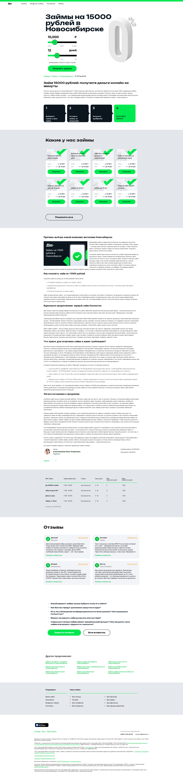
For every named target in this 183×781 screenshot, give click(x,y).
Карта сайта (51, 731)
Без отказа (76, 697)
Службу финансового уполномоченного (68, 761)
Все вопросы (96, 632)
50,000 (74, 46)
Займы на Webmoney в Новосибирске (117, 667)
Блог (44, 731)
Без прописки (112, 703)
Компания (51, 4)
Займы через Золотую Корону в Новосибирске (121, 672)
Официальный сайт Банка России (44, 755)
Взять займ (50, 697)
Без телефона (77, 703)
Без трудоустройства (115, 706)
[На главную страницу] (10, 4)
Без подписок (77, 706)
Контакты (49, 706)
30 (76, 59)
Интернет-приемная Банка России (44, 758)
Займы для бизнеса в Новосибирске (85, 672)
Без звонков (112, 697)
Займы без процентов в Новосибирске (55, 672)
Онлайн (75, 700)
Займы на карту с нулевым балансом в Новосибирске (56, 662)
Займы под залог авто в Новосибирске (55, 667)
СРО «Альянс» (90, 747)
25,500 (62, 46)
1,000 (49, 46)
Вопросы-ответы (37, 4)
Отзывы (37, 731)
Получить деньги (62, 68)
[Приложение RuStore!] (41, 725)
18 (61, 59)
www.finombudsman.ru (41, 767)
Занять (24, 4)
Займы (61, 4)
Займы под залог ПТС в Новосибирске (117, 662)
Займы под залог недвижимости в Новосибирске (91, 667)
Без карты (111, 700)
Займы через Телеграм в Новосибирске (87, 662)
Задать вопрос (64, 632)
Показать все (64, 217)
